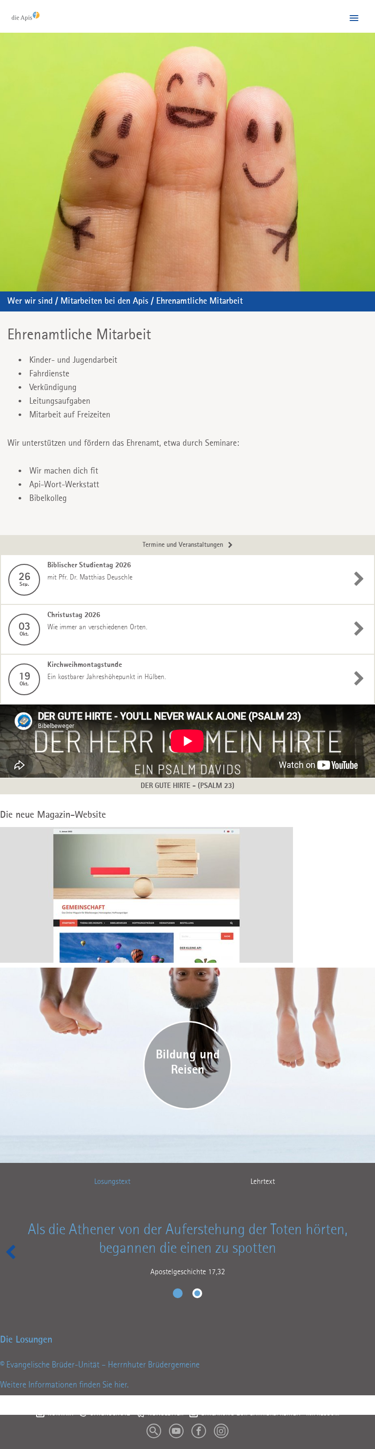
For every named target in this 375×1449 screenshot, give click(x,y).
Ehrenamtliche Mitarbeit (199, 301)
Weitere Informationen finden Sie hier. (64, 1385)
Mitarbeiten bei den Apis (104, 301)
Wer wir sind (30, 301)
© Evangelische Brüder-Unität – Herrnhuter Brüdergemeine (100, 1365)
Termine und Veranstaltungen (183, 545)
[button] (354, 18)
